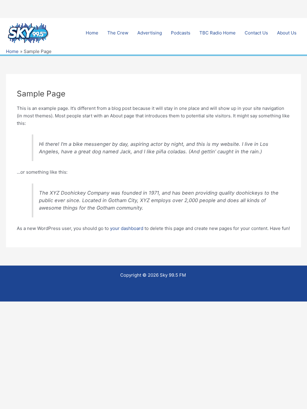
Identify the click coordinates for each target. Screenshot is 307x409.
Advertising (149, 33)
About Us (287, 33)
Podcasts (180, 33)
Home (92, 33)
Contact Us (256, 33)
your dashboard (126, 228)
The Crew (117, 33)
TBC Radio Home (217, 33)
